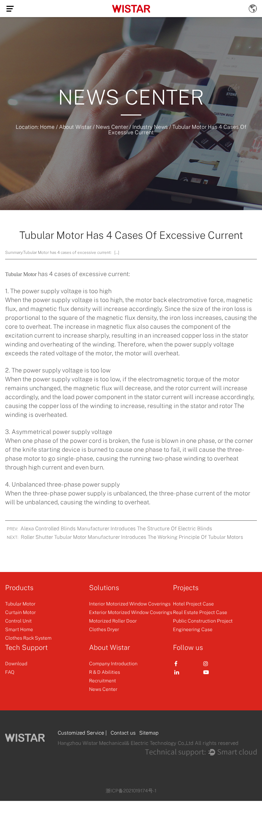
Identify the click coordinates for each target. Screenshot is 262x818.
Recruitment (102, 680)
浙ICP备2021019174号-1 (131, 790)
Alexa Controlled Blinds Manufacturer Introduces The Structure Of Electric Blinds (116, 528)
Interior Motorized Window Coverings (130, 603)
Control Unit (18, 621)
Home (47, 126)
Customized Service (81, 733)
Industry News (150, 126)
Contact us (123, 733)
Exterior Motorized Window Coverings (130, 612)
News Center (112, 126)
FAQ (9, 672)
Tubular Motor (21, 274)
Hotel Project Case (193, 603)
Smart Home (19, 629)
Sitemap (149, 733)
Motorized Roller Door (113, 621)
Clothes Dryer (104, 629)
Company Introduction (113, 663)
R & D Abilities (104, 672)
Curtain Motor (20, 612)
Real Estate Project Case (200, 612)
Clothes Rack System (28, 638)
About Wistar (75, 126)
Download (16, 663)
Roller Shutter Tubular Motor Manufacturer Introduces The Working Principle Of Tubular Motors (132, 537)
